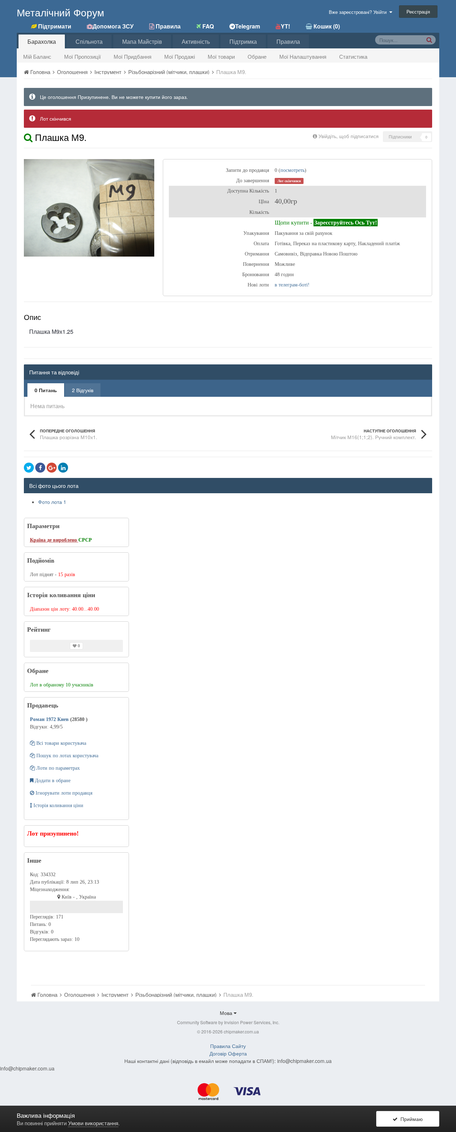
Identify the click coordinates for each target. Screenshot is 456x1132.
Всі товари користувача (60, 743)
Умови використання (93, 1123)
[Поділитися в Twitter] (29, 468)
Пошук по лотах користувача (66, 755)
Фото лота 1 (52, 501)
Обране (257, 56)
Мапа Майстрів (142, 41)
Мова (227, 1012)
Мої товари (221, 56)
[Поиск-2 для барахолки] (429, 39)
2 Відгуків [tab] (82, 390)
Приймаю (410, 1118)
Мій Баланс (37, 56)
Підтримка (243, 41)
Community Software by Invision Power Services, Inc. (228, 1022)
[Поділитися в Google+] (52, 468)
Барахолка (41, 41)
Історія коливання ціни (57, 805)
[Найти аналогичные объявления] (28, 136)
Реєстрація (418, 11)
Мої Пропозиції (82, 56)
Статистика (353, 56)
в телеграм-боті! (292, 285)
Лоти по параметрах (57, 768)
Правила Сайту (228, 1045)
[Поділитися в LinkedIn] (63, 468)
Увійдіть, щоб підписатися (348, 135)
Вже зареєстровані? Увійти (359, 12)
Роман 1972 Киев (50, 719)
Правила (288, 41)
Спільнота (89, 41)
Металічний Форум (60, 12)
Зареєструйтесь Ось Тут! (345, 223)
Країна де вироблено (54, 540)
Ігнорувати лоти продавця (63, 793)
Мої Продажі (179, 56)
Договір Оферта (228, 1053)
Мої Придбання (132, 56)
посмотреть (292, 170)
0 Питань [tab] (46, 390)
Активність (196, 41)
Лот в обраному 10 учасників (61, 685)
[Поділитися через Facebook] (40, 468)
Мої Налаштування (302, 56)
